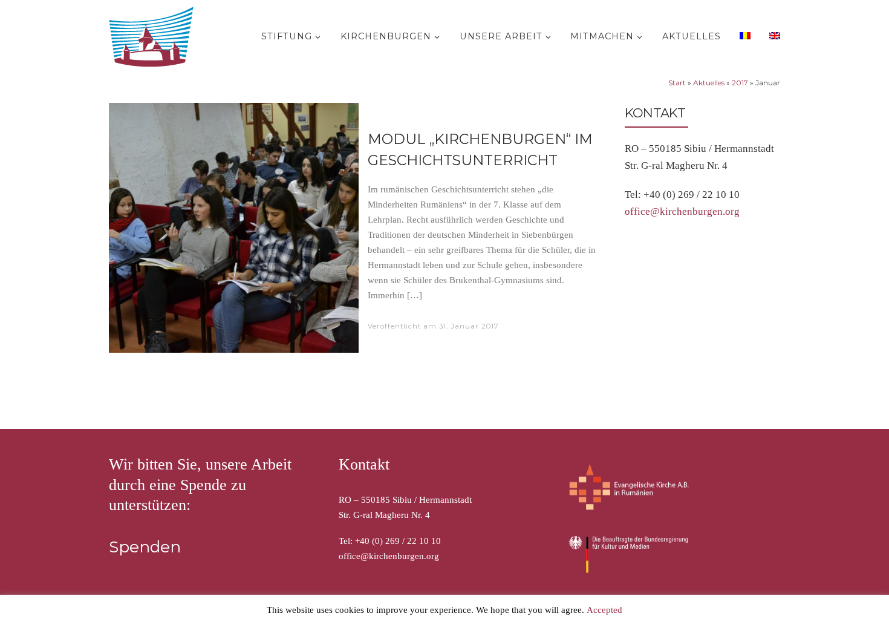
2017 (740, 82)
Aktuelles (709, 82)
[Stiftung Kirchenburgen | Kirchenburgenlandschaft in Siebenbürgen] (154, 34)
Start (677, 82)
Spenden (145, 547)
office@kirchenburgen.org (682, 211)
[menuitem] (743, 35)
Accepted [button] (604, 610)
